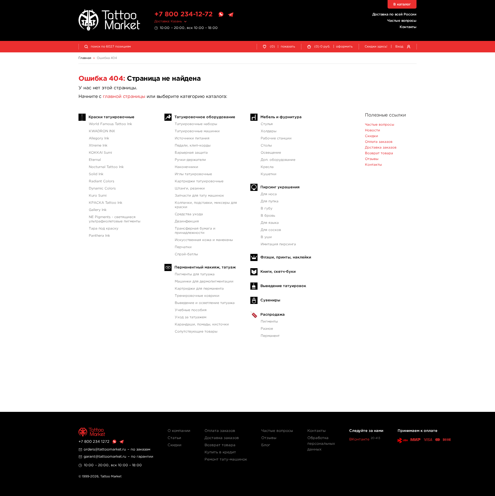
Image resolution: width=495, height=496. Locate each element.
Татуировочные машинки (197, 131)
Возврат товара (379, 153)
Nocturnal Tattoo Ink (106, 167)
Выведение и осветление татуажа (205, 303)
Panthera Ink (99, 235)
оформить (344, 46)
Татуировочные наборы (196, 124)
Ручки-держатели (190, 159)
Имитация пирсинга (278, 244)
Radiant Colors (101, 181)
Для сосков (271, 230)
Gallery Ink (98, 210)
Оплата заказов (378, 141)
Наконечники (186, 167)
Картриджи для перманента (199, 288)
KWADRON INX (102, 131)
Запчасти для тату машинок (199, 195)
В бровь (268, 215)
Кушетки (268, 174)
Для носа (269, 194)
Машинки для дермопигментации (204, 281)
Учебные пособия (191, 310)
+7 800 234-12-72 (183, 14)
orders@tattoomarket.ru (105, 449)
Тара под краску (103, 228)
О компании (179, 430)
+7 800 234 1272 (93, 441)
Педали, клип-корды (193, 145)
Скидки (371, 136)
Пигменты (269, 321)
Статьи (174, 438)
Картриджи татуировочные (199, 181)
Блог (265, 445)
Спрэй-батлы (186, 254)
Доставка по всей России (394, 14)
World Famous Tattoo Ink (110, 124)
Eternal (95, 159)
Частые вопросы (402, 20)
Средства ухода (189, 214)
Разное (267, 328)
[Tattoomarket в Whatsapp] (220, 14)
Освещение (271, 152)
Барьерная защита (191, 152)
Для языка (270, 222)
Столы (266, 145)
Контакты (408, 27)
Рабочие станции (276, 138)
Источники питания (192, 138)
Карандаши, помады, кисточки (202, 324)
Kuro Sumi (98, 195)
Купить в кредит (220, 452)
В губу (266, 208)
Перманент (270, 335)
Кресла (267, 167)
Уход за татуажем (190, 317)
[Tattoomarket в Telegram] (230, 14)
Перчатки (183, 247)
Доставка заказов (380, 147)
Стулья (267, 124)
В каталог (402, 4)
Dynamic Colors (102, 188)
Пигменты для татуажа (195, 274)
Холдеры (268, 131)
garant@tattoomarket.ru (105, 456)
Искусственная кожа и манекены (204, 240)
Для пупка (269, 201)
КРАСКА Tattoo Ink (105, 202)
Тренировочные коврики (197, 295)
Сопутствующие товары (196, 331)
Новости (372, 130)
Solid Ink (96, 174)
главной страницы (124, 96)
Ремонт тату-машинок (226, 459)
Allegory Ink (99, 138)
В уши (266, 237)
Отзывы (371, 159)
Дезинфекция (187, 221)
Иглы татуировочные (193, 174)
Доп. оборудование (278, 159)
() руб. (322, 46)
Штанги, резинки (190, 188)
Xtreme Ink (98, 145)
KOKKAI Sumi (100, 152)
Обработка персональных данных (321, 443)
